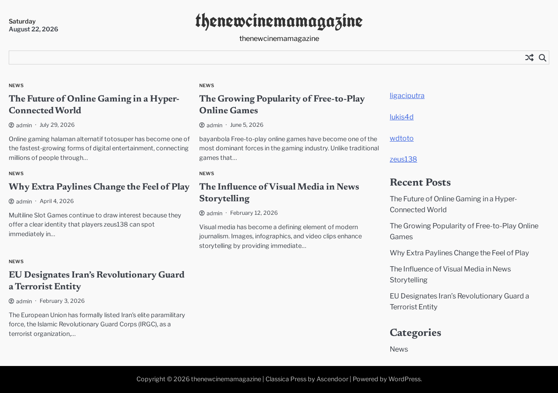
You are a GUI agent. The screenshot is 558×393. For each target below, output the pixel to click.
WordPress (404, 379)
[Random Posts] (529, 57)
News (16, 85)
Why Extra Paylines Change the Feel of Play (99, 187)
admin (24, 125)
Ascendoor (332, 379)
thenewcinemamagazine (279, 20)
